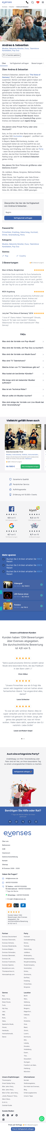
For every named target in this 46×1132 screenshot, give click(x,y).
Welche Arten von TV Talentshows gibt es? (21, 367)
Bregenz (26, 1008)
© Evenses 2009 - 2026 (11, 868)
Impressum (6, 853)
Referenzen (6, 845)
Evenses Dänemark (8, 955)
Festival (26, 946)
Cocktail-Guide (7, 1105)
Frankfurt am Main (30, 1065)
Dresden (27, 1046)
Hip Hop (5, 1008)
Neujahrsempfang (30, 962)
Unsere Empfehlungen (10, 1077)
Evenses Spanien (8, 965)
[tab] (19, 40)
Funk (3, 1005)
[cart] (37, 2)
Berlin (26, 996)
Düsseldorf (27, 1059)
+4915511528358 (20, 886)
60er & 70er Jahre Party (10, 1093)
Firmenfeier (6, 232)
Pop (6, 256)
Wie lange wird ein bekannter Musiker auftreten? (18, 381)
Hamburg (27, 1068)
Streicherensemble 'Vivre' (13, 451)
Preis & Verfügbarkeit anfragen (30, 466)
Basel (25, 1027)
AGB (3, 849)
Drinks (26, 971)
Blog (25, 1090)
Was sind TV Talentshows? (13, 361)
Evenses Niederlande (9, 946)
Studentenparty (29, 965)
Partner (5, 933)
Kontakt (4, 860)
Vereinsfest (28, 968)
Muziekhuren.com (8, 968)
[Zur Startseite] (7, 2)
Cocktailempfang (29, 940)
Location (27, 993)
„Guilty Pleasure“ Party (9, 1096)
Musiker (11, 7)
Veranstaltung (13, 235)
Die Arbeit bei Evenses (31, 1086)
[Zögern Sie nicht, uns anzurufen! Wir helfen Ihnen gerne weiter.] (27, 2)
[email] (10, 821)
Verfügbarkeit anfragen (23, 218)
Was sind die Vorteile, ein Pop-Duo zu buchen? (22, 348)
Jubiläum (27, 952)
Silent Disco (6, 1099)
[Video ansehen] (23, 25)
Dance (4, 1037)
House (4, 1027)
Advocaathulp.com (8, 974)
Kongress (27, 987)
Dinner (4, 235)
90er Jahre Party (7, 1086)
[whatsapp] (16, 821)
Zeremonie (27, 974)
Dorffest (26, 977)
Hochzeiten (17, 136)
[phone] (23, 821)
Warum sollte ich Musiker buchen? (17, 396)
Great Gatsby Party (8, 1083)
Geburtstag (25, 232)
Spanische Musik (7, 1024)
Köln (25, 1040)
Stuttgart (27, 1062)
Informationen (29, 1077)
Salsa (4, 1021)
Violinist (24, 454)
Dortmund (27, 1037)
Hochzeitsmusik (7, 1033)
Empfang (15, 232)
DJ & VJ (4, 1102)
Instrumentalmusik (34, 454)
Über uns (5, 841)
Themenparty (6, 1080)
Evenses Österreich (8, 940)
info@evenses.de (19, 899)
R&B (3, 1015)
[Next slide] (43, 25)
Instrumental (16, 454)
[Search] (32, 2)
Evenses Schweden (8, 952)
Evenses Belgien (7, 949)
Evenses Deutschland (9, 936)
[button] (14, 462)
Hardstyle (5, 1030)
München (27, 1071)
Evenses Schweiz (8, 943)
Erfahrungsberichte (30, 1093)
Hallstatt (26, 1015)
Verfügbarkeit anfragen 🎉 (23, 771)
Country (22, 256)
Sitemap (5, 864)
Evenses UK (6, 958)
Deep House (6, 1002)
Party (41, 149)
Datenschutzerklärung (10, 857)
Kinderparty (28, 955)
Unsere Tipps (28, 1096)
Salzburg (27, 1002)
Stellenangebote (29, 1083)
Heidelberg (27, 1049)
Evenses (4, 7)
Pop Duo (15, 50)
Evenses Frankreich (8, 962)
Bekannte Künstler (16, 48)
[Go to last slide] (2, 25)
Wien (25, 999)
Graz (25, 1024)
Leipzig (26, 1043)
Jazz (3, 1011)
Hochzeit (34, 232)
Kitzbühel (27, 1021)
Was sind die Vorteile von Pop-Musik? (18, 341)
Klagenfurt (27, 1011)
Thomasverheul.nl (8, 971)
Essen (26, 1052)
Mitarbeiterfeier (29, 958)
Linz (25, 1018)
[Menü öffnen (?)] (43, 2)
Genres (5, 993)
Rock (3, 1018)
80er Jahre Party (7, 1090)
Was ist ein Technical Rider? (14, 389)
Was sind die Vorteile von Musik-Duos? (19, 354)
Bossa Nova (6, 999)
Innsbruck (27, 1005)
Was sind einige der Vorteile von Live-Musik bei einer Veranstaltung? (23, 403)
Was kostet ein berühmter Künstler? (17, 374)
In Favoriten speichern (13, 55)
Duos (27, 48)
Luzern (26, 1033)
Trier (25, 1056)
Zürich (26, 1030)
